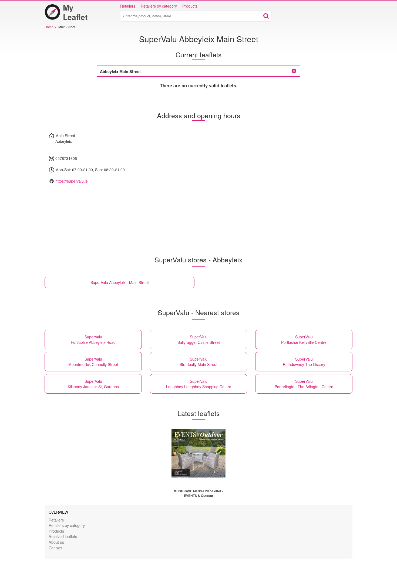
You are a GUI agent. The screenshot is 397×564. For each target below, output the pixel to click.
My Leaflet (75, 12)
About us (56, 542)
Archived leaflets (63, 536)
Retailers (127, 6)
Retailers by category (159, 6)
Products (189, 6)
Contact (55, 547)
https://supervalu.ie (71, 181)
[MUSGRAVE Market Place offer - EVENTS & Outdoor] (198, 453)
